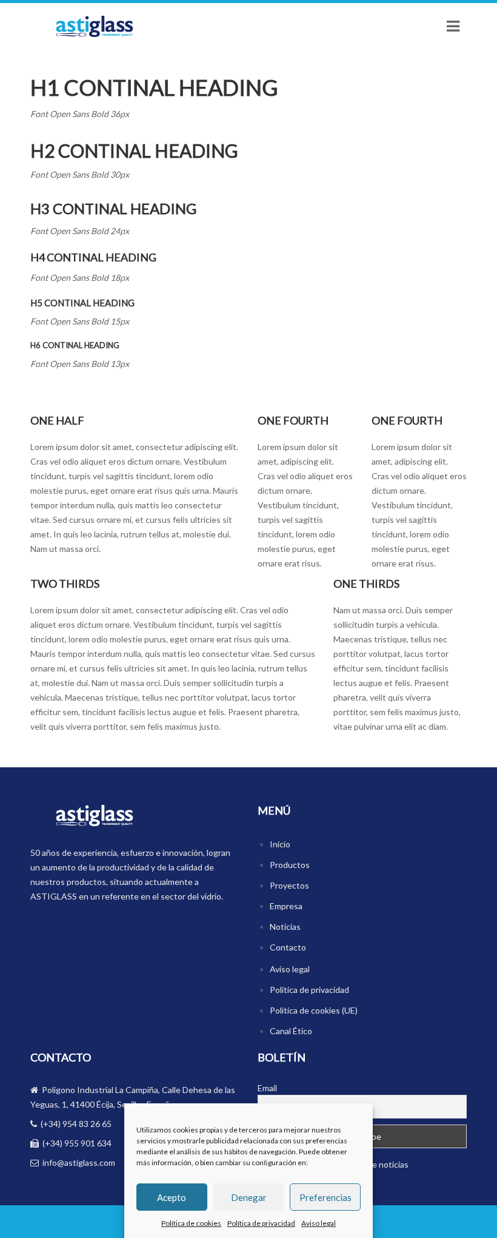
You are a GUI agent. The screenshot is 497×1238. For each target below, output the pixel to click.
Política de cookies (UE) (314, 1010)
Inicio (280, 844)
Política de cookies (191, 1223)
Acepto (171, 1197)
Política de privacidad (261, 1223)
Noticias (285, 926)
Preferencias (325, 1197)
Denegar (249, 1197)
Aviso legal (318, 1223)
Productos (290, 865)
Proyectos (289, 885)
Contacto (288, 947)
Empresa (286, 906)
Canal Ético (291, 1031)
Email (267, 1088)
